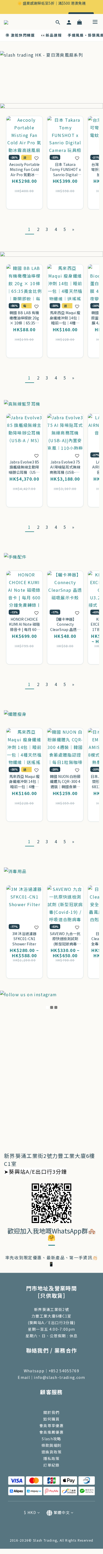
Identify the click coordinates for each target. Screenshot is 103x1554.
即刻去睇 (81, 9)
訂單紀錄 (51, 1465)
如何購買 (51, 1419)
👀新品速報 (51, 35)
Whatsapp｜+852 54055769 (51, 1370)
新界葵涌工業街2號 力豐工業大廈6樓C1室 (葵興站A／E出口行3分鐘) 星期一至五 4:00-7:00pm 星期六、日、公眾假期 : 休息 (52, 1322)
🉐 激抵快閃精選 (20, 35)
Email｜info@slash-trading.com (51, 1377)
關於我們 (51, 1412)
